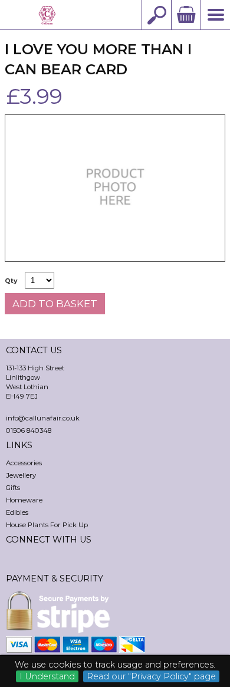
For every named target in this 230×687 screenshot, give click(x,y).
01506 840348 (28, 430)
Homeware (24, 500)
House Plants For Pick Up (47, 525)
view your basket (186, 14)
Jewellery (21, 475)
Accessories (24, 463)
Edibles (17, 512)
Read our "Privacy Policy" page (151, 676)
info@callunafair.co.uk (43, 418)
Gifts (13, 488)
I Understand (47, 676)
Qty (11, 281)
